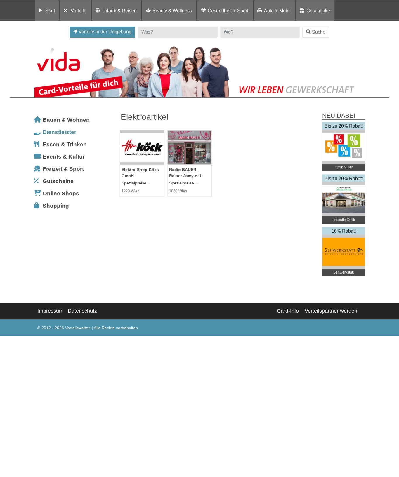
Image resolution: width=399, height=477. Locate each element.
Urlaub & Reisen (119, 10)
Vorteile (78, 10)
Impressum (50, 311)
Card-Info (288, 311)
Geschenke (318, 10)
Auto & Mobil (277, 10)
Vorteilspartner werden (331, 311)
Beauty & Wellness (172, 10)
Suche (318, 31)
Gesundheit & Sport (228, 10)
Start (50, 10)
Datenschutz (82, 311)
